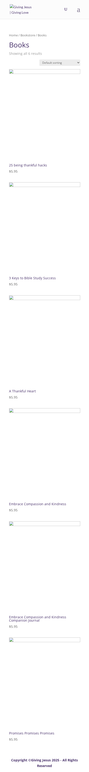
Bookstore (27, 35)
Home (13, 35)
